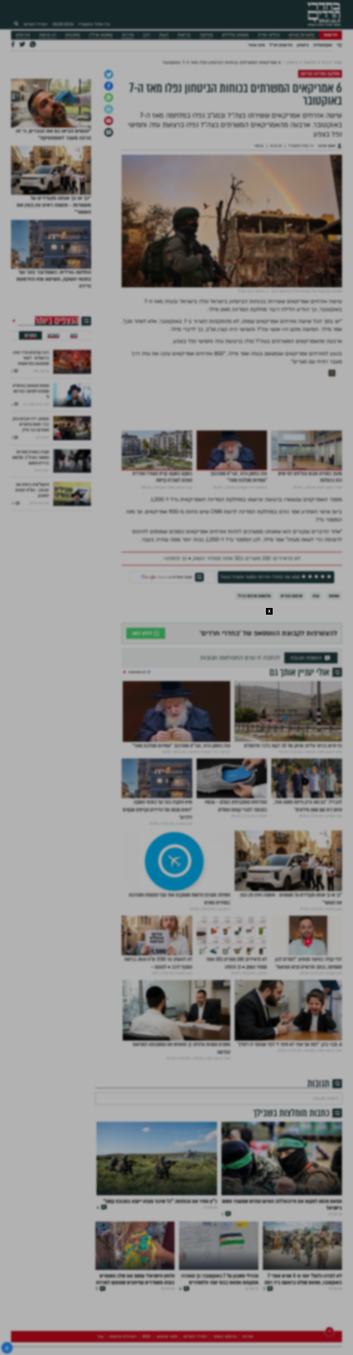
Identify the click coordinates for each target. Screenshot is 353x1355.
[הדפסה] (108, 250)
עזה (315, 737)
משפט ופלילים (235, 35)
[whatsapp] (108, 238)
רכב (146, 35)
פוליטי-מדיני (269, 35)
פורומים (23, 35)
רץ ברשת (47, 35)
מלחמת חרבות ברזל (254, 737)
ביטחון (303, 45)
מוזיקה (206, 35)
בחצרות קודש (302, 35)
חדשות (330, 35)
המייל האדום (35, 24)
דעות (164, 35)
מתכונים (72, 35)
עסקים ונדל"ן (101, 35)
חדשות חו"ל (280, 45)
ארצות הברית (291, 737)
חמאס (334, 737)
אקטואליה (322, 45)
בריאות (184, 35)
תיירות (128, 35)
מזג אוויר (256, 45)
